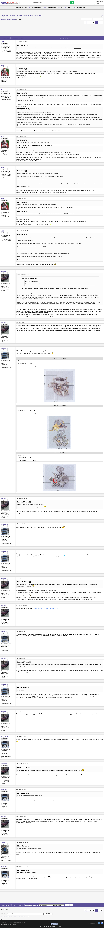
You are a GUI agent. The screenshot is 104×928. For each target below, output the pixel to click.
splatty (3, 842)
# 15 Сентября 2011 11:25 (22, 789)
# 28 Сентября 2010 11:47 (22, 136)
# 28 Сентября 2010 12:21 (22, 167)
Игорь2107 (4, 348)
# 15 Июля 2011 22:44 (21, 271)
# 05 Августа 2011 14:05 (21, 578)
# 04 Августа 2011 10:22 (21, 551)
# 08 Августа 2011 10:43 (21, 631)
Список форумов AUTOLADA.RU (8, 19)
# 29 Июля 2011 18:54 (21, 348)
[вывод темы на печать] (102, 16)
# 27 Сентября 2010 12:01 (22, 41)
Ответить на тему (18, 38)
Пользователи (81, 7)
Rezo (2, 65)
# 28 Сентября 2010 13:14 (22, 198)
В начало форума (21, 7)
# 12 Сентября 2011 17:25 (22, 736)
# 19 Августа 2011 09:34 (21, 684)
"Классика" (20, 19)
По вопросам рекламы (6, 924)
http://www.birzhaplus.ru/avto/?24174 (46, 608)
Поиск (70, 7)
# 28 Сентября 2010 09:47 (22, 89)
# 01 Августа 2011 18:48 (21, 523)
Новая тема (6, 38)
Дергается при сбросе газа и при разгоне (21, 15)
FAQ (62, 7)
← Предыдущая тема (86, 19)
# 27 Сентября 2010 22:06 (22, 65)
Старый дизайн (51, 7)
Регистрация (99, 1)
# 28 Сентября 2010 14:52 (22, 230)
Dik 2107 (4, 271)
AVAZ (2, 42)
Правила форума (37, 7)
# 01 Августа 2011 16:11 (21, 498)
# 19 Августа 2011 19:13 (21, 711)
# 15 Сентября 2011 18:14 (22, 816)
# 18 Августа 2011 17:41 (21, 658)
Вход (97, 3)
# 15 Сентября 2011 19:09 (22, 842)
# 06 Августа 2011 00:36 (21, 605)
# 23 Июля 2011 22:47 (21, 322)
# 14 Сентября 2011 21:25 (22, 763)
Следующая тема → (98, 19)
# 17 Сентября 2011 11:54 (22, 866)
